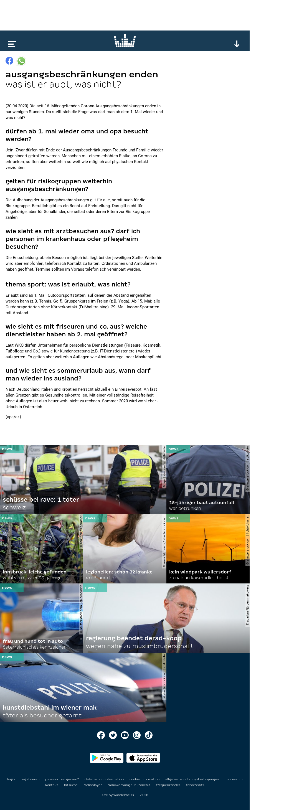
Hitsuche (71, 785)
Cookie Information (145, 779)
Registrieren (30, 779)
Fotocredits (195, 785)
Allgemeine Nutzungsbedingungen (192, 779)
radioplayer (93, 785)
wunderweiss (123, 795)
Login (11, 779)
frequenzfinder (168, 785)
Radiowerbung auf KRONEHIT (129, 785)
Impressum (233, 779)
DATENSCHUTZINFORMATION (105, 779)
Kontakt (52, 785)
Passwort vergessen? (62, 779)
